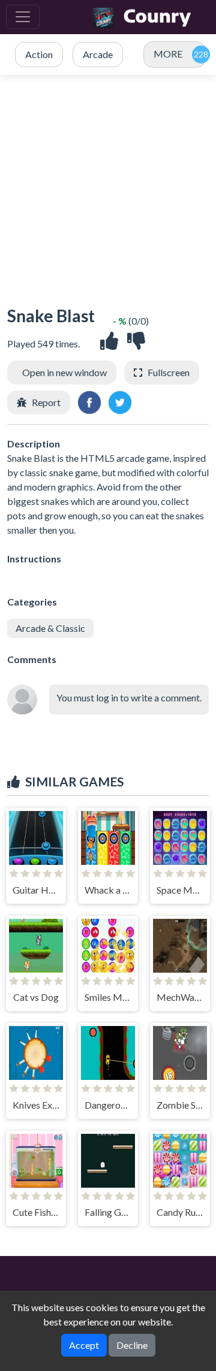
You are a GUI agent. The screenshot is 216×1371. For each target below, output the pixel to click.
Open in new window (64, 372)
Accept (84, 1345)
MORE (168, 53)
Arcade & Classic (50, 628)
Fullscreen (169, 372)
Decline (132, 1345)
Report (46, 402)
